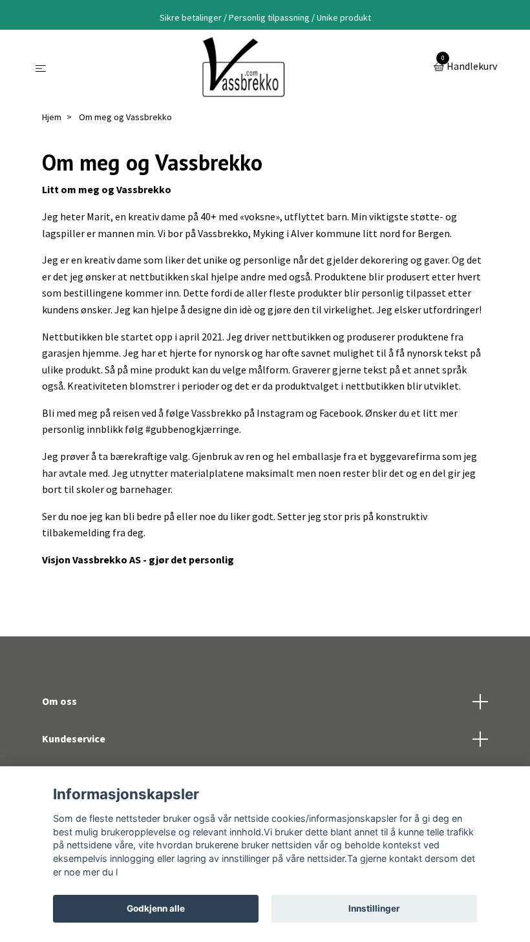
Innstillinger (374, 908)
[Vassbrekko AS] (242, 67)
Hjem (51, 117)
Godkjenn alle (156, 908)
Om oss (59, 701)
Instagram (280, 412)
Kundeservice (73, 738)
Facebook (340, 412)
